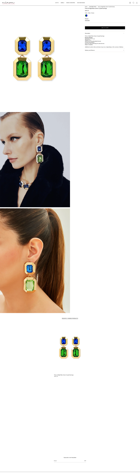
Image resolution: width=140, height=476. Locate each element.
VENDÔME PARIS (92, 6)
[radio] (86, 15)
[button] (62, 2)
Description (87, 33)
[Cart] (136, 3)
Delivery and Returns (90, 50)
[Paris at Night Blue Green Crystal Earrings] (70, 348)
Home (86, 6)
